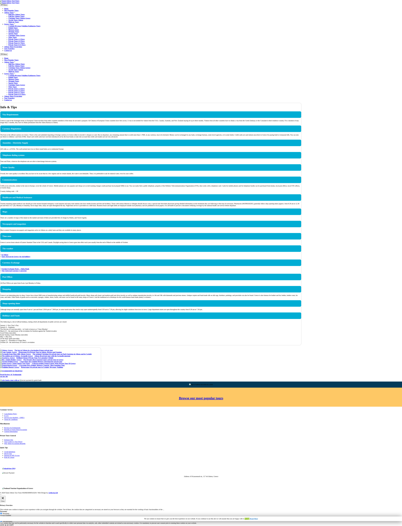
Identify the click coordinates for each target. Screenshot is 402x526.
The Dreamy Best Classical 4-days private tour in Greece (43, 360)
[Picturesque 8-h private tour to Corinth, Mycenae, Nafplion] (9, 367)
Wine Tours (12, 37)
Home (6, 9)
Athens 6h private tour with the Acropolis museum (52, 356)
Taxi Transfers (9, 49)
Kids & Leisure (9, 457)
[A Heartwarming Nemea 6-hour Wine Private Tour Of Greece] (15, 363)
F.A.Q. (6, 416)
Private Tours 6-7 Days (16, 43)
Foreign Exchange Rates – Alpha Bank (15, 269)
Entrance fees (8, 440)
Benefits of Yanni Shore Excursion (15, 430)
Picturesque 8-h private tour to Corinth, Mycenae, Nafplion (42, 367)
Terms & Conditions (11, 419)
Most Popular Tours (11, 10)
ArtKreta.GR (53, 493)
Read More (254, 519)
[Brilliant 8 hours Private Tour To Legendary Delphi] (7, 358)
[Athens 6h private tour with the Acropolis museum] (16, 356)
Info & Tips (8, 454)
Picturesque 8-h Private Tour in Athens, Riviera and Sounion (40, 352)
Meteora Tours (13, 30)
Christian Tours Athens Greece (19, 18)
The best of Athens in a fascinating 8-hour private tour (33, 350)
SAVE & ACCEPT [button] (7, 525)
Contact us (8, 50)
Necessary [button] (3, 511)
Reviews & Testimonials (12, 428)
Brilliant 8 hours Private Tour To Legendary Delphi (34, 358)
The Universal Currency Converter (14, 271)
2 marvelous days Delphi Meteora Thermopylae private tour (41, 361)
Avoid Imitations (9, 452)
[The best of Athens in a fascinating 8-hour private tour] (6, 350)
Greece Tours (9, 24)
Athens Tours (9, 13)
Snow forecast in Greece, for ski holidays (16, 257)
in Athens (5, 255)
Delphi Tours (13, 28)
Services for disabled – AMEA (14, 417)
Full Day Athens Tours (16, 16)
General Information (11, 431)
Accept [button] (247, 519)
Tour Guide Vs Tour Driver (13, 442)
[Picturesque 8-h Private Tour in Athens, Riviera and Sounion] (8, 352)
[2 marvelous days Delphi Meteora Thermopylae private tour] (9, 362)
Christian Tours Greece (16, 35)
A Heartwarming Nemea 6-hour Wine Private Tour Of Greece (54, 363)
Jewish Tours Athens (15, 20)
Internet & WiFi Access (12, 455)
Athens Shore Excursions (13, 47)
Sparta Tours (13, 33)
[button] (1, 495)
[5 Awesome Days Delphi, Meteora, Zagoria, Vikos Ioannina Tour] (8, 365)
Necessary (6, 513)
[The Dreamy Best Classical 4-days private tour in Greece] (11, 360)
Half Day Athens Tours (16, 14)
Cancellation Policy (10, 414)
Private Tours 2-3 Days (16, 39)
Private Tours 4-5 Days (16, 41)
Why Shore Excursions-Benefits (14, 443)
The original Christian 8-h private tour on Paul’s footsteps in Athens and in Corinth (62, 354)
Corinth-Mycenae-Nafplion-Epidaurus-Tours (24, 26)
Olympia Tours (13, 32)
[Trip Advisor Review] (8, 468)
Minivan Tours (13, 22)
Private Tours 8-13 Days (17, 45)
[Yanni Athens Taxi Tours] (9, 3)
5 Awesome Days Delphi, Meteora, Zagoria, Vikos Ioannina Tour (42, 365)
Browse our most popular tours (201, 398)
